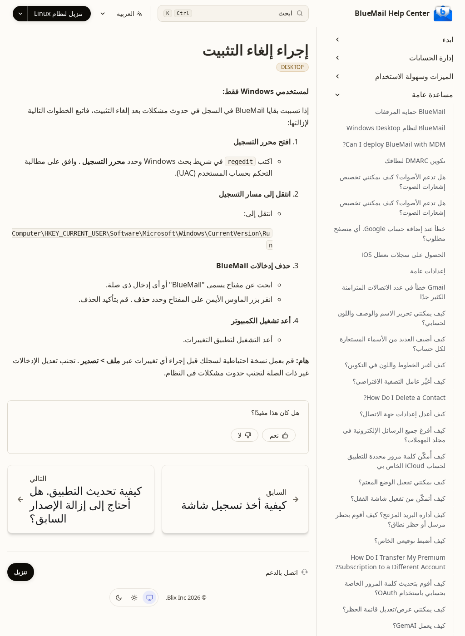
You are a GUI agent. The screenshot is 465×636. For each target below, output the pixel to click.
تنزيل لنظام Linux (58, 13)
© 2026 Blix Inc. (186, 597)
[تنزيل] (20, 13)
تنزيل (20, 572)
